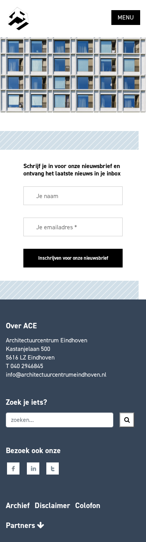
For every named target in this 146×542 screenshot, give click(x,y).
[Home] (18, 18)
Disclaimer (52, 505)
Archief (18, 505)
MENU (126, 17)
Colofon (87, 505)
